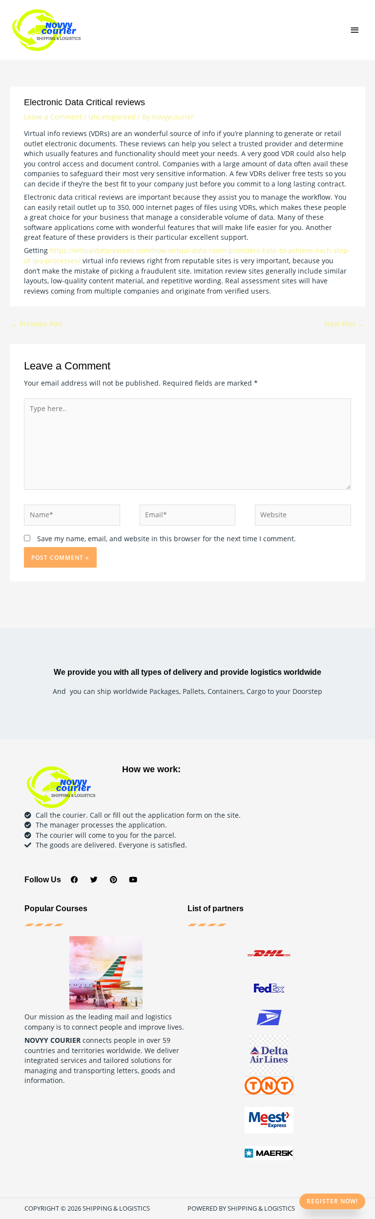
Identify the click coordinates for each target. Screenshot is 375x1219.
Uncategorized (112, 116)
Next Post (344, 323)
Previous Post (37, 323)
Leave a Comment (53, 116)
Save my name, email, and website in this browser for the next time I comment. (166, 538)
